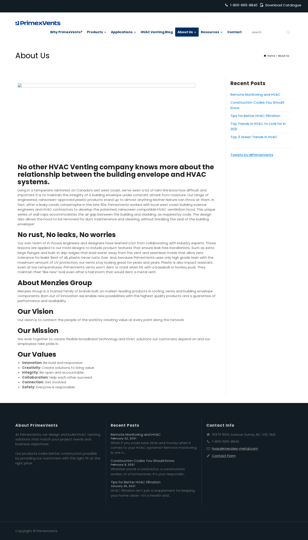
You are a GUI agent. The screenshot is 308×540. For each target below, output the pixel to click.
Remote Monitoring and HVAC (255, 94)
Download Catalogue (283, 5)
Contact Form (224, 455)
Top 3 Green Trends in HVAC (254, 137)
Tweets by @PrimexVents (251, 154)
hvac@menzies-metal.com (235, 448)
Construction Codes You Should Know (142, 460)
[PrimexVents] (37, 22)
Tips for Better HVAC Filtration (255, 115)
